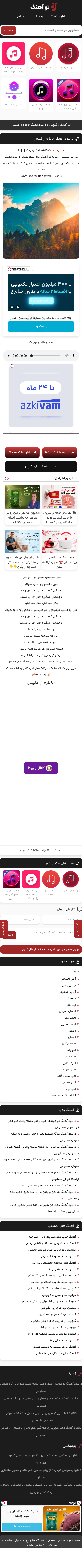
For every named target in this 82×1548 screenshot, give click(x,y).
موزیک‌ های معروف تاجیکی (59, 1295)
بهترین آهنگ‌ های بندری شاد (58, 1327)
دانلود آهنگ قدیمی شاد (61, 1269)
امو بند (71, 1050)
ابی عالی (71, 1005)
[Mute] (17, 307)
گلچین (53, 125)
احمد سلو (70, 1018)
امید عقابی (69, 1063)
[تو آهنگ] (42, 7)
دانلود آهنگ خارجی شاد (61, 1340)
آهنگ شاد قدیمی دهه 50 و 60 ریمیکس (51, 1243)
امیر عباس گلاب (66, 1076)
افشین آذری (68, 1043)
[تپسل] (9, 269)
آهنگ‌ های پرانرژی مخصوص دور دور (53, 1263)
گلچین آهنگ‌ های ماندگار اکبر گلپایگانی (51, 1288)
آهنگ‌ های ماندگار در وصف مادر (56, 1353)
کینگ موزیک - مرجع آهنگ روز (57, 1314)
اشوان (72, 1037)
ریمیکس (37, 16)
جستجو (8, 30)
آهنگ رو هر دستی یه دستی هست (54, 1347)
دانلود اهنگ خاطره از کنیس (54, 138)
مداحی (20, 16)
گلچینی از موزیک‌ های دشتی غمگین (53, 1321)
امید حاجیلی (68, 1056)
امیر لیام (70, 1089)
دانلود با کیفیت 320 (56, 452)
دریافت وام (41, 326)
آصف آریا (70, 998)
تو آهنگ (65, 125)
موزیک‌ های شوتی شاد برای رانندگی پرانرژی (49, 1301)
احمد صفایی (68, 1024)
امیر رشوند (69, 1070)
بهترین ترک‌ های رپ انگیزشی (58, 1308)
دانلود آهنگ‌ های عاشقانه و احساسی (53, 1282)
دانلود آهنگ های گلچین (41, 466)
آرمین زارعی (69, 985)
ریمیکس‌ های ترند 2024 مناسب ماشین (52, 1250)
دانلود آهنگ (58, 16)
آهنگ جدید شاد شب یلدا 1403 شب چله (52, 1237)
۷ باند (72, 972)
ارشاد (72, 1031)
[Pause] (12, 307)
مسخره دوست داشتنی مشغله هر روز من (51, 1334)
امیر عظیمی (69, 1082)
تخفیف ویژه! (22, 1526)
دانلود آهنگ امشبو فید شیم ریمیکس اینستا (48, 1185)
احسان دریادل (67, 1011)
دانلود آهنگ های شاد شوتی (58, 1256)
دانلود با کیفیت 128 (20, 452)
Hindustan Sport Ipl (63, 1095)
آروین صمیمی (67, 992)
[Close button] (79, 1503)
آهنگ (57, 850)
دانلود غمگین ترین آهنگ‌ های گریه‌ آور (52, 1275)
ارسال (9, 935)
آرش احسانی (68, 979)
